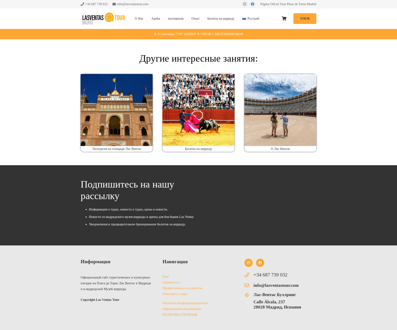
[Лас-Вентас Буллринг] (249, 295)
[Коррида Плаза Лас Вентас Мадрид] (198, 110)
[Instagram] (244, 4)
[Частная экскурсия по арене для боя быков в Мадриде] (280, 110)
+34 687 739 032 (270, 274)
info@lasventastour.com (276, 285)
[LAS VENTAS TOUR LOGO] (103, 18)
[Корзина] (284, 18)
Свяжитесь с (171, 282)
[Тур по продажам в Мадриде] (117, 110)
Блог (166, 276)
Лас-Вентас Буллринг (275, 294)
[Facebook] (252, 4)
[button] (146, 18)
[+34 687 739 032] (249, 275)
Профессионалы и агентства (183, 288)
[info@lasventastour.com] (249, 285)
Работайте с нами (175, 294)
